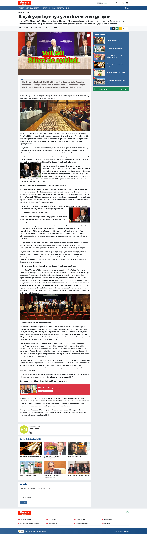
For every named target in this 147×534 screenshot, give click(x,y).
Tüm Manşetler (52, 523)
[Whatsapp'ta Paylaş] (117, 28)
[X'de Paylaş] (113, 28)
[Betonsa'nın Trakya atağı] (31, 467)
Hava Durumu (52, 519)
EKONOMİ (52, 8)
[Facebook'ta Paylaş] (111, 28)
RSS (22, 531)
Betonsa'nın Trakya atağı (28, 475)
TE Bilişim (126, 531)
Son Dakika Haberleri (82, 523)
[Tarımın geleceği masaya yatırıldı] (79, 467)
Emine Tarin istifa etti (74, 456)
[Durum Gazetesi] (24, 3)
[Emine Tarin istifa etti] (79, 448)
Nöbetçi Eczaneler (26, 519)
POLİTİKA (44, 8)
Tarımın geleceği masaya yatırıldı (78, 475)
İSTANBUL (29, 8)
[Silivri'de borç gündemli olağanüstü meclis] (55, 467)
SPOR (67, 8)
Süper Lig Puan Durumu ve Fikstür (29, 523)
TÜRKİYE (21, 8)
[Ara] (125, 8)
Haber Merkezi (35, 428)
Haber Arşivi (107, 523)
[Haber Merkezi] (24, 429)
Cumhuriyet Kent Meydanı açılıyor (31, 456)
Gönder (23, 502)
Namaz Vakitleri (81, 519)
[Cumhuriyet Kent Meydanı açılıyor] (31, 448)
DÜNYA (36, 8)
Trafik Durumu (108, 519)
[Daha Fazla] (120, 28)
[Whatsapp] (127, 512)
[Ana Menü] (127, 8)
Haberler (21, 12)
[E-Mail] (31, 432)
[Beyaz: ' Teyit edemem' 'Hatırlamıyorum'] (55, 448)
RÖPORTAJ (60, 8)
